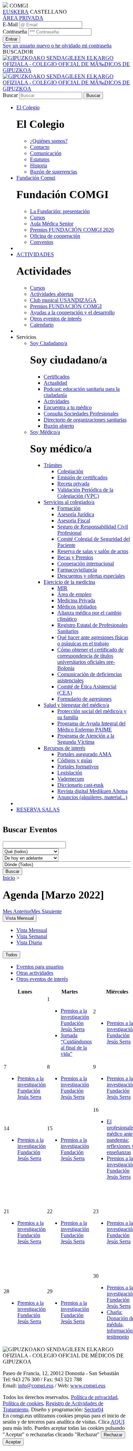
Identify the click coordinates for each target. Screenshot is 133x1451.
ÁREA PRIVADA (23, 18)
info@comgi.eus (36, 1385)
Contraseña (15, 32)
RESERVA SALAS (38, 809)
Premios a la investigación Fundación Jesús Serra (75, 1020)
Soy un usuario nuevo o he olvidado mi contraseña (57, 46)
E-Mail (10, 24)
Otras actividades (34, 973)
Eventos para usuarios (39, 967)
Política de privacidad (94, 1397)
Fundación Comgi (35, 178)
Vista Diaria (29, 942)
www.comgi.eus (87, 1385)
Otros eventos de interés (42, 979)
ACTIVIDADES (35, 254)
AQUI (117, 1422)
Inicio (9, 878)
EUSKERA (16, 12)
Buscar (10, 95)
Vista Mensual (31, 930)
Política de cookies (23, 1403)
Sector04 (93, 1409)
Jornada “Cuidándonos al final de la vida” (76, 1044)
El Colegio (28, 107)
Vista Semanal (31, 936)
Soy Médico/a (45, 432)
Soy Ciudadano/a (48, 343)
